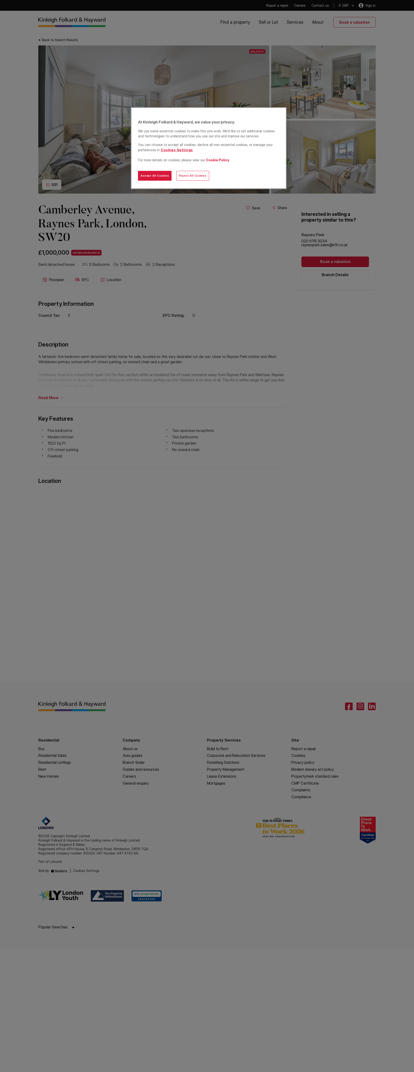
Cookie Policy (217, 160)
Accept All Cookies (155, 175)
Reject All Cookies (192, 175)
